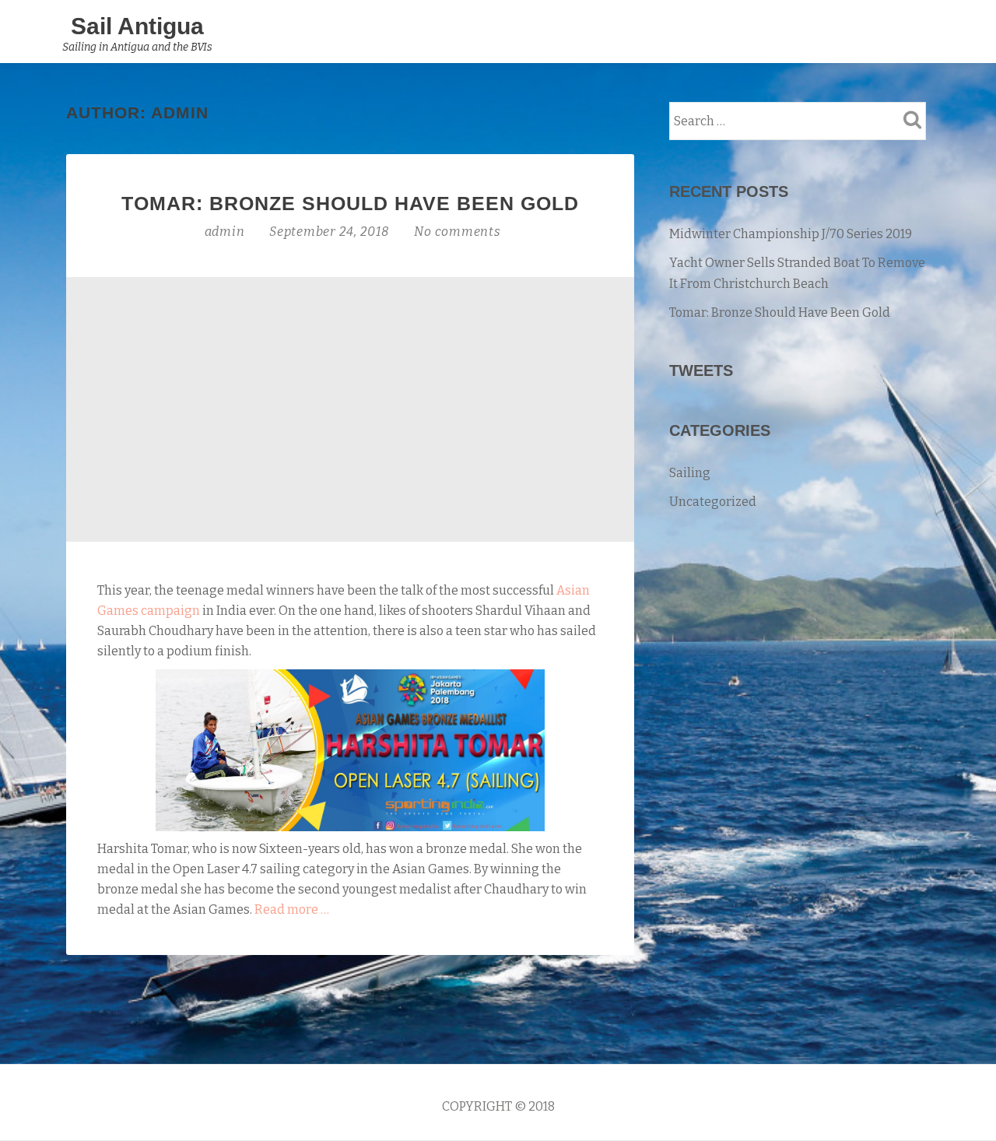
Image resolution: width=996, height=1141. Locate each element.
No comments (457, 231)
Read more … (291, 909)
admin (226, 231)
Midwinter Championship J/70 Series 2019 (790, 233)
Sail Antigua (137, 26)
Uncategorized (712, 501)
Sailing (689, 472)
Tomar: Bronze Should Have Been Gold (350, 203)
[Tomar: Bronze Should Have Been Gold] (350, 408)
